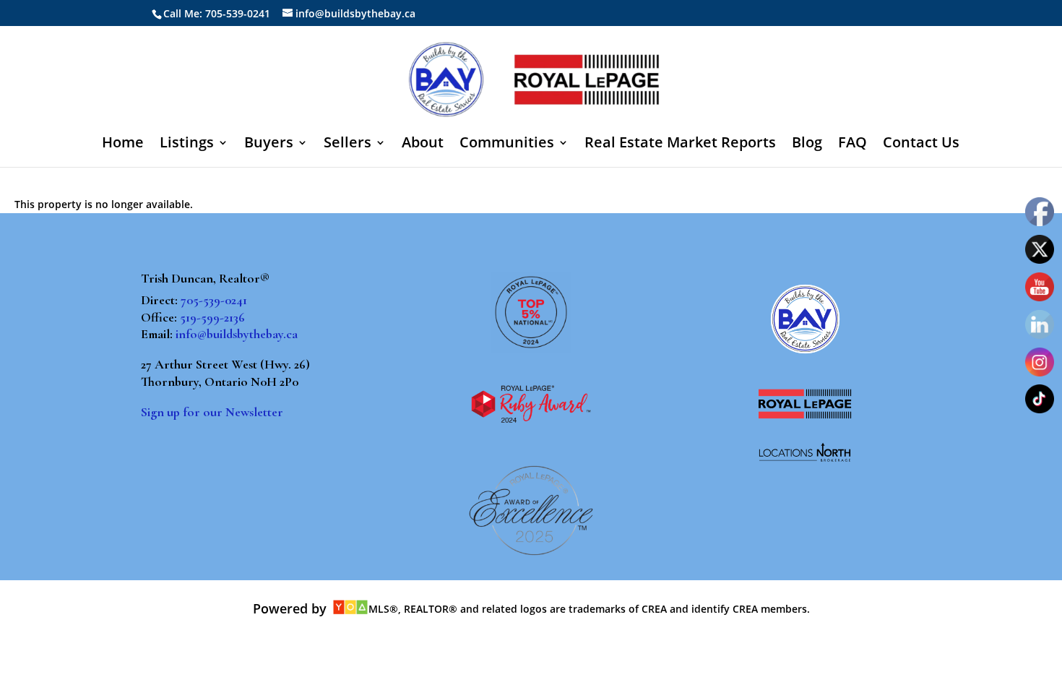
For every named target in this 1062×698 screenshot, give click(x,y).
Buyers (268, 144)
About (423, 144)
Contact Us (921, 144)
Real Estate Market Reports (680, 144)
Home (123, 144)
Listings (187, 144)
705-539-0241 (214, 300)
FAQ (852, 144)
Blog (807, 144)
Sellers (347, 144)
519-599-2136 (212, 317)
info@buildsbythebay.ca (237, 334)
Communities (506, 144)
